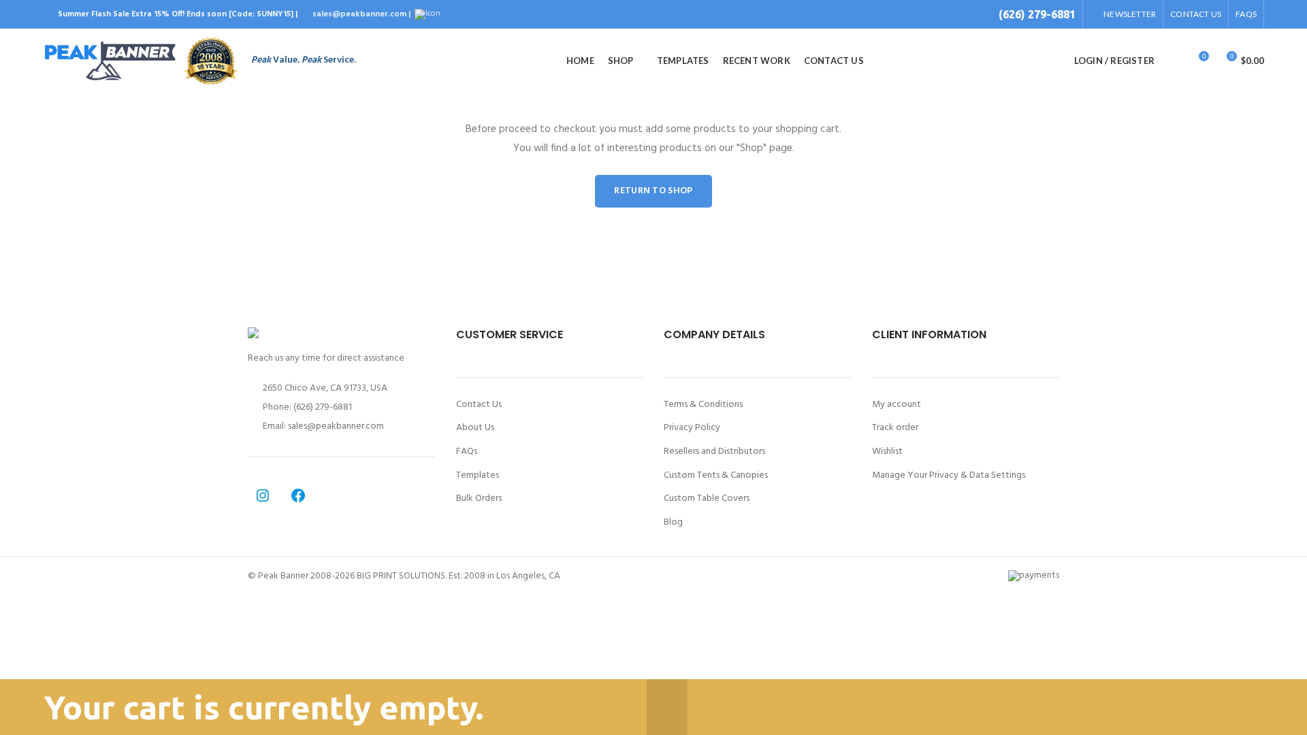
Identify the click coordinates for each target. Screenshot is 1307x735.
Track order (895, 428)
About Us (475, 428)
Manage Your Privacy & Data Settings (948, 476)
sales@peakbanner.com (336, 426)
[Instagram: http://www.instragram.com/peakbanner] (263, 495)
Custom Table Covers (706, 499)
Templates (477, 476)
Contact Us (479, 405)
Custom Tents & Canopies (716, 476)
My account (896, 405)
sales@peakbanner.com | (362, 14)
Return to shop (653, 191)
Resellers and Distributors (714, 452)
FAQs (466, 452)
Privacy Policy (692, 428)
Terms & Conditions (703, 405)
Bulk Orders (479, 499)
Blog (673, 522)
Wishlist (887, 452)
